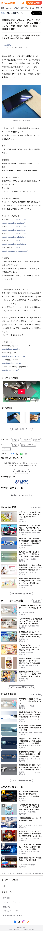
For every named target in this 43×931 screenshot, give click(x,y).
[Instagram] (23, 921)
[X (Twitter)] (17, 454)
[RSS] (28, 921)
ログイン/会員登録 (34, 3)
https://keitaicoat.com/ (10, 370)
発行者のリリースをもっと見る (21, 495)
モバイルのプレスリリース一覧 (21, 873)
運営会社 (6, 898)
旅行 (22, 8)
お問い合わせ (21, 471)
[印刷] (26, 454)
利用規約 (6, 907)
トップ (4, 873)
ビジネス (37, 440)
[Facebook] (12, 454)
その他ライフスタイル (28, 445)
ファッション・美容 (32, 8)
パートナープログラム (11, 902)
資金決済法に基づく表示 (12, 915)
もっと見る (37, 507)
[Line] (21, 454)
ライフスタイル (26, 440)
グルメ (16, 8)
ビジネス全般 (6, 449)
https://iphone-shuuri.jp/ (11, 349)
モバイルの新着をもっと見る (21, 593)
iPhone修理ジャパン (9, 45)
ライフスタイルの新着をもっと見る (21, 687)
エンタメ (9, 8)
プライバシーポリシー (11, 911)
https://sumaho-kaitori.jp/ (11, 363)
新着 (2, 8)
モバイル (15, 440)
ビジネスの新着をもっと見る (21, 780)
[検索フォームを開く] (22, 3)
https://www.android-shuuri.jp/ (13, 356)
